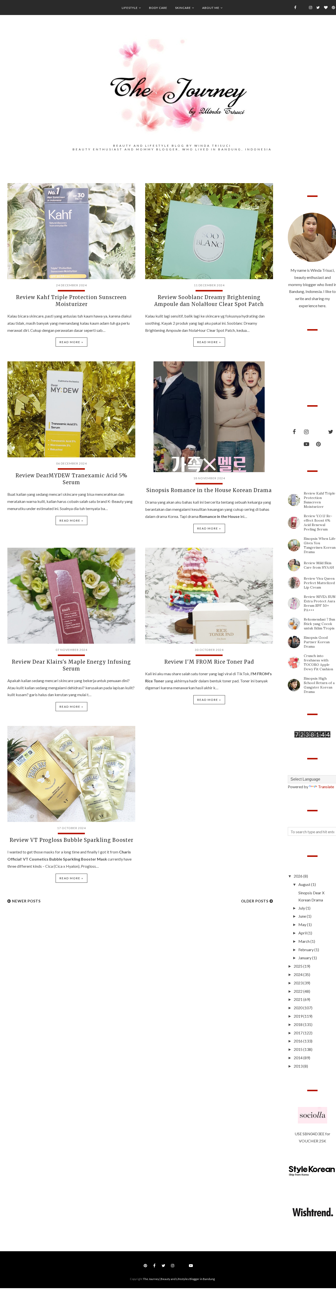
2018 (298, 1024)
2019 (298, 1016)
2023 (298, 982)
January (305, 957)
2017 (298, 1032)
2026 (298, 876)
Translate (326, 786)
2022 (298, 991)
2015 (298, 1049)
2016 (298, 1041)
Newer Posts (26, 901)
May (302, 924)
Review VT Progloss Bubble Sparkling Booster (71, 840)
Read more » (71, 342)
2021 (298, 999)
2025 (298, 966)
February (306, 949)
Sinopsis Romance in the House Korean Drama (209, 490)
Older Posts (254, 901)
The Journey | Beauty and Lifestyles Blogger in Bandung (179, 1279)
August (304, 884)
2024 (298, 974)
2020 (298, 1007)
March (304, 941)
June (302, 916)
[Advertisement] (44, 950)
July (302, 908)
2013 (298, 1066)
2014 (298, 1057)
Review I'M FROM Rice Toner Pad (209, 662)
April (302, 932)
